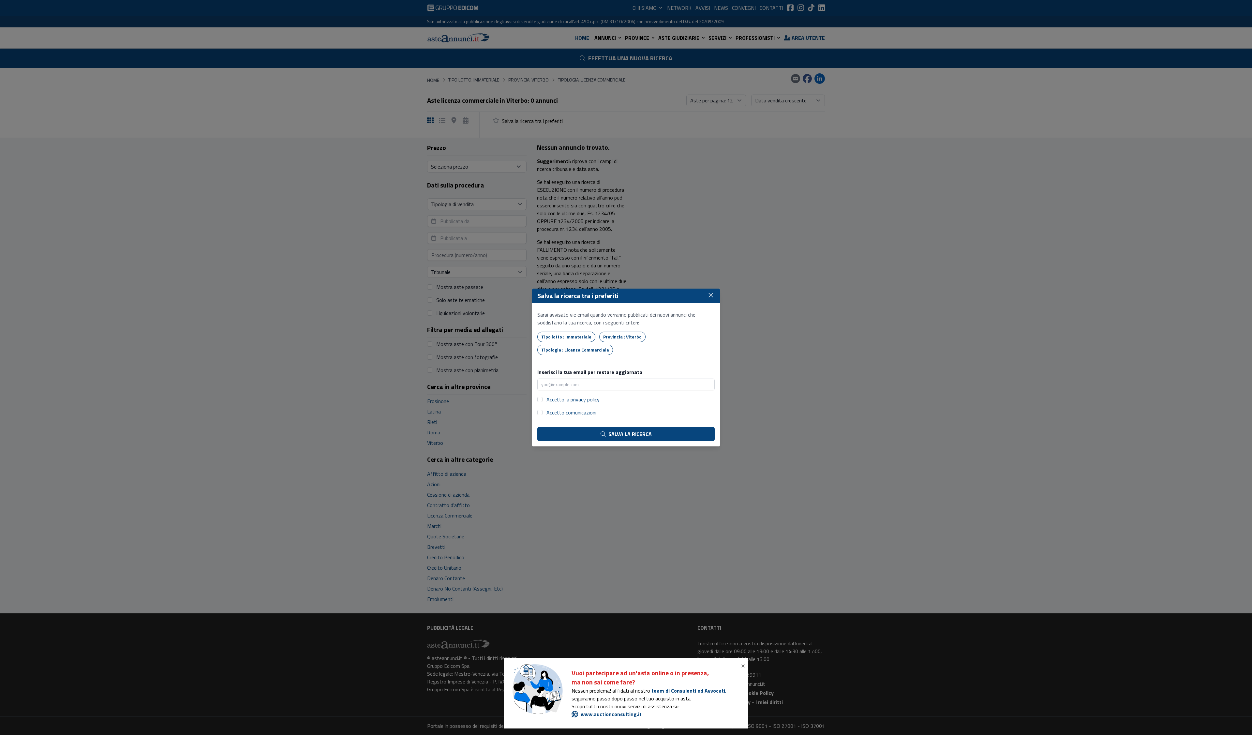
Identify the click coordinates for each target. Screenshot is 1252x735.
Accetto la (573, 399)
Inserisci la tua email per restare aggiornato (589, 372)
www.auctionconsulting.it (611, 714)
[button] (744, 665)
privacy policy (585, 399)
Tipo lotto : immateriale (566, 336)
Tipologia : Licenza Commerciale (575, 349)
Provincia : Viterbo (622, 336)
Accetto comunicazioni (571, 412)
